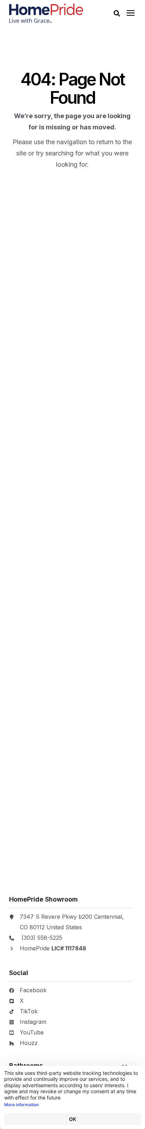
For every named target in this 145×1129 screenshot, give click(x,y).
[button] (117, 13)
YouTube (32, 1032)
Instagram (33, 1021)
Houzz (29, 1042)
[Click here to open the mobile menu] (130, 13)
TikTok (29, 1011)
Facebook (33, 990)
